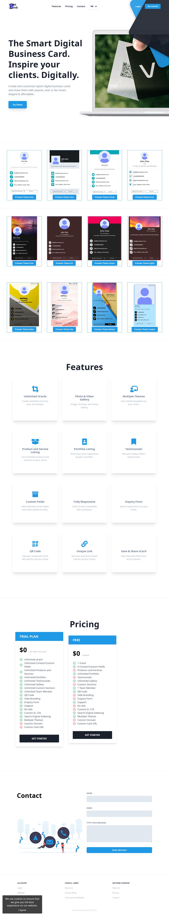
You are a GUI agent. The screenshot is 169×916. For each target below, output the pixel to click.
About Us (69, 888)
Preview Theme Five (24, 263)
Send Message (119, 850)
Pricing (69, 6)
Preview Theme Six (64, 263)
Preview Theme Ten (64, 329)
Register (21, 893)
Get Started (152, 6)
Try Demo (18, 104)
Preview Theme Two (64, 197)
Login (138, 6)
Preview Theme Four (144, 197)
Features (56, 6)
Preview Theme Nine (24, 329)
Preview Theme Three (104, 197)
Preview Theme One (24, 197)
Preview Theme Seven (105, 263)
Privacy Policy (71, 893)
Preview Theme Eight (144, 263)
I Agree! (22, 910)
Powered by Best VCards (84, 910)
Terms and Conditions (74, 897)
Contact (81, 6)
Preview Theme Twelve (144, 329)
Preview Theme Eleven (104, 329)
